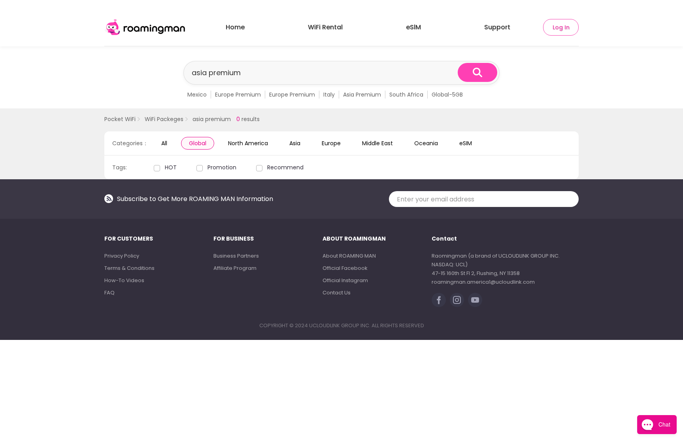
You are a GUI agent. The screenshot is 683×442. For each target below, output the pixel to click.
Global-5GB (447, 95)
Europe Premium (238, 95)
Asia (294, 143)
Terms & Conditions (129, 268)
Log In (561, 27)
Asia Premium (362, 95)
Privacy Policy (121, 256)
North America (248, 143)
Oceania (426, 143)
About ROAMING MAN (349, 256)
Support (497, 27)
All (164, 143)
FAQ (109, 292)
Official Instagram (345, 280)
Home (235, 27)
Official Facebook (345, 268)
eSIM (465, 143)
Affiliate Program (235, 268)
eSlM (413, 27)
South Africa (406, 95)
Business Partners (236, 256)
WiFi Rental (325, 27)
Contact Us (337, 292)
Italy (329, 95)
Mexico (197, 95)
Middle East (377, 143)
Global (197, 143)
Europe (331, 143)
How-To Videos (124, 280)
